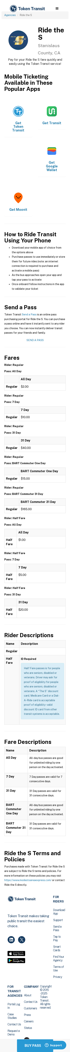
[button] (57, 8)
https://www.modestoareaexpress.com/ (28, 880)
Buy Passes (35, 1046)
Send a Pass (29, 314)
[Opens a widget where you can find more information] (53, 1045)
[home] (27, 9)
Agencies (10, 15)
